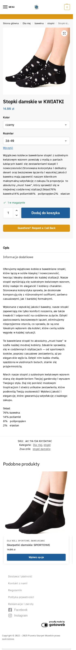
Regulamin (15, 590)
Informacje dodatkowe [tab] (18, 257)
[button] (66, 7)
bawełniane (38, 540)
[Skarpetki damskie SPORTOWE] (36, 503)
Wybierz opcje (36, 557)
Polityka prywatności (21, 597)
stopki (50, 23)
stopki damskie (41, 449)
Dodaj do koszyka (45, 212)
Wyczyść (8, 148)
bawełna (39, 23)
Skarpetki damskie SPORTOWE (28, 545)
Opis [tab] (6, 248)
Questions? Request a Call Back (37, 228)
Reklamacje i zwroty (20, 604)
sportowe (24, 540)
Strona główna (11, 23)
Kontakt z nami (17, 583)
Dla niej (27, 23)
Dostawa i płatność (20, 576)
